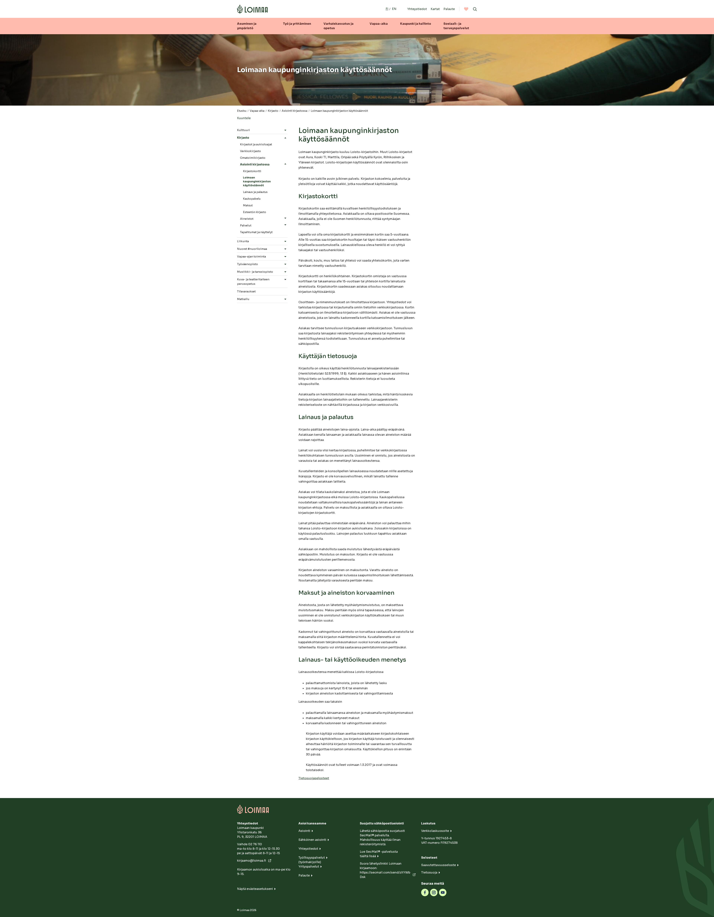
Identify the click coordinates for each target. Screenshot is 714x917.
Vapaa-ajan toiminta (251, 256)
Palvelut (245, 225)
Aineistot (246, 218)
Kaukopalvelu (251, 198)
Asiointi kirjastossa (294, 110)
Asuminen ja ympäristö (246, 26)
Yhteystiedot (417, 9)
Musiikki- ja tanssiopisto (255, 271)
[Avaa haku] (475, 9)
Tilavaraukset (246, 291)
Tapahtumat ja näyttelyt (256, 232)
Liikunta (243, 241)
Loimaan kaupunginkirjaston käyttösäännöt (257, 181)
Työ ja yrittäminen (297, 24)
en (394, 9)
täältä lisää (368, 856)
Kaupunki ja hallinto (415, 24)
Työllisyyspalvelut (311, 858)
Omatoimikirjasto (252, 157)
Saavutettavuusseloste (438, 865)
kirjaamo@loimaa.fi (252, 861)
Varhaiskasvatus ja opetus (338, 26)
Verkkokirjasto (250, 151)
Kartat (435, 9)
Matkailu (243, 299)
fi (387, 9)
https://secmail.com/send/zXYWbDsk (385, 875)
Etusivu (241, 110)
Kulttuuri (243, 130)
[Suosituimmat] (466, 9)
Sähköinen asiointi (312, 840)
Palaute (449, 9)
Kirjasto (273, 110)
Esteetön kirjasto (254, 212)
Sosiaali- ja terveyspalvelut (456, 26)
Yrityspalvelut (308, 866)
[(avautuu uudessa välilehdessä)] (425, 892)
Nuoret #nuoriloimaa (252, 249)
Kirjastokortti (252, 171)
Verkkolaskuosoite (435, 831)
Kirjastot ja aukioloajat (256, 144)
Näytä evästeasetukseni (255, 889)
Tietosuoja (429, 872)
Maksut (248, 205)
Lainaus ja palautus (255, 192)
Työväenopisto (247, 264)
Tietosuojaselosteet (313, 778)
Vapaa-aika (379, 24)
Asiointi (304, 831)
